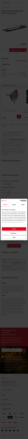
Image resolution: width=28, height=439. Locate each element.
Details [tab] (14, 204)
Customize (13, 233)
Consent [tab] (5, 204)
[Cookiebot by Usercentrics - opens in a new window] (20, 201)
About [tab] (23, 204)
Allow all (14, 229)
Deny (14, 237)
